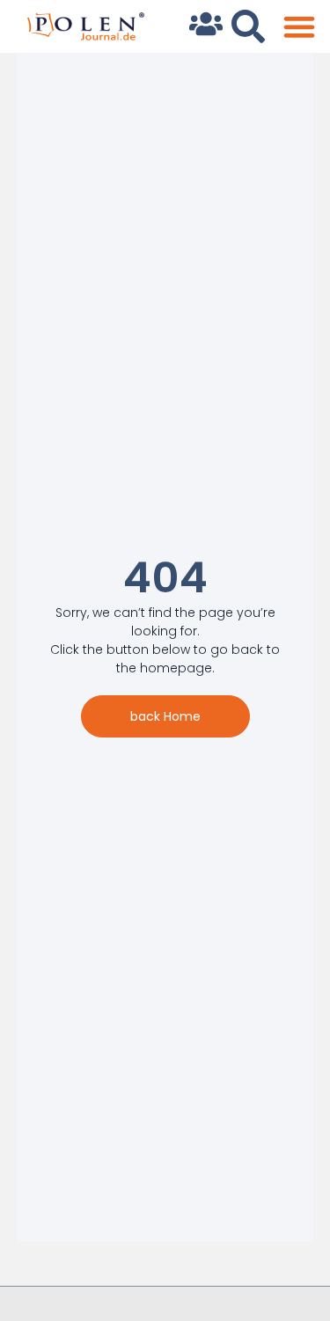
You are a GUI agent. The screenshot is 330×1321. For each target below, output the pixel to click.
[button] (299, 27)
